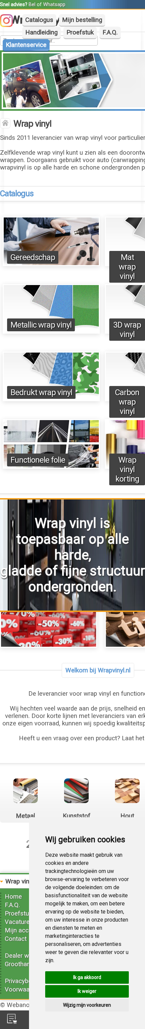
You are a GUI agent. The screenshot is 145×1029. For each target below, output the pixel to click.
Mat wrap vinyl (127, 267)
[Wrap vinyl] (5, 124)
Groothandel (21, 964)
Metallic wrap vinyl (40, 325)
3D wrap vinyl (127, 329)
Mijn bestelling (82, 20)
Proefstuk (80, 32)
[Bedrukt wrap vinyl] (51, 399)
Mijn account (23, 930)
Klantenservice (26, 45)
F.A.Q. (110, 32)
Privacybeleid (23, 981)
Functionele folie (37, 460)
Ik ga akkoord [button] (87, 977)
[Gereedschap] (51, 264)
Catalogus (39, 20)
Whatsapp (54, 4)
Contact (16, 939)
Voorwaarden (23, 989)
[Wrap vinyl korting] (48, 645)
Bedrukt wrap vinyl (41, 392)
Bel (32, 4)
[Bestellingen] (12, 1022)
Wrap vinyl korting (127, 469)
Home (13, 896)
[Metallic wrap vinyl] (51, 331)
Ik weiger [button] (87, 991)
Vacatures (19, 922)
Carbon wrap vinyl (127, 402)
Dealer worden (25, 955)
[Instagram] (10, 25)
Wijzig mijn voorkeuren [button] (87, 1005)
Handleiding (41, 32)
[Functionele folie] (51, 466)
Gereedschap (32, 257)
